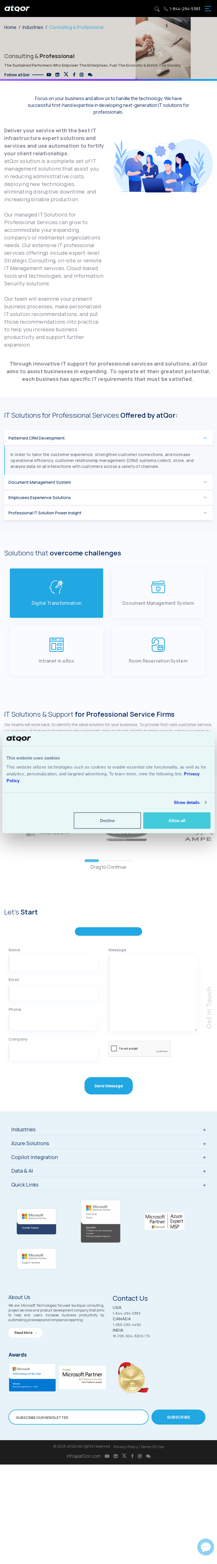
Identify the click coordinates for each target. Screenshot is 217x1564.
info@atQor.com (84, 1456)
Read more (23, 1332)
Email (13, 979)
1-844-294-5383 (185, 8)
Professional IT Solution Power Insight (44, 512)
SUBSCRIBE (178, 1417)
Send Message (108, 1085)
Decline (107, 820)
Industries (33, 27)
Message (117, 949)
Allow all (176, 820)
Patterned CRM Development (36, 438)
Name (14, 949)
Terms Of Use (152, 1446)
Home (10, 27)
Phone (14, 1009)
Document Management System (39, 482)
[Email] (205, 1546)
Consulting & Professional (76, 27)
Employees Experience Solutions (39, 497)
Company (18, 1039)
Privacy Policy (126, 1446)
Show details (186, 802)
